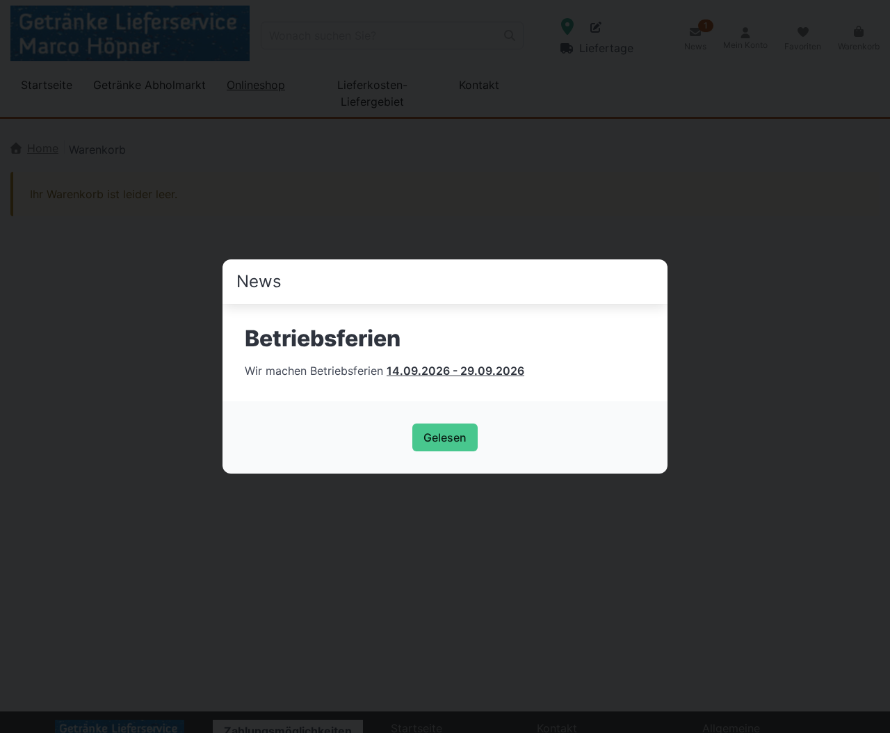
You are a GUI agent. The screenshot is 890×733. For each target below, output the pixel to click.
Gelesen (445, 437)
